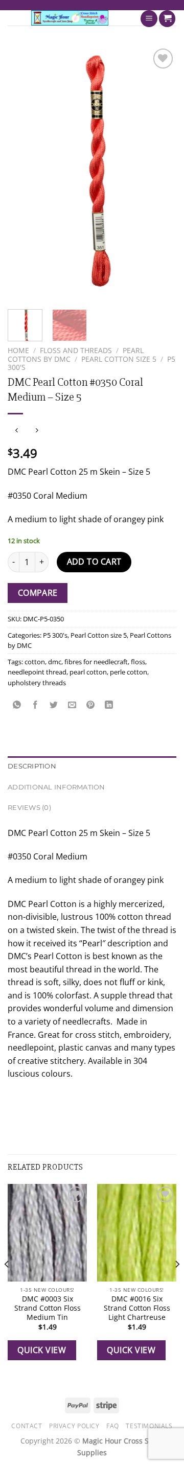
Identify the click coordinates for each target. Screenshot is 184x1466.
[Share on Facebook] (35, 705)
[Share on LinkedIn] (109, 705)
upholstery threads (37, 682)
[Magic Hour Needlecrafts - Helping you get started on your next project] (70, 18)
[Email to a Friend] (72, 705)
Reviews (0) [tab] (29, 807)
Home (18, 350)
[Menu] (149, 18)
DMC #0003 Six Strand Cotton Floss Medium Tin (47, 1307)
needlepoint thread (37, 672)
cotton (35, 661)
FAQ (112, 1426)
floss (138, 661)
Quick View (41, 1350)
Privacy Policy (74, 1426)
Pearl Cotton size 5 (118, 359)
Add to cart (94, 561)
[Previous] (24, 172)
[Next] (160, 172)
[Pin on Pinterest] (90, 705)
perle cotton (128, 672)
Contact (26, 1426)
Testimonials (149, 1426)
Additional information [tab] (56, 787)
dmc (54, 661)
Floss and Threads (76, 350)
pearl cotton (88, 672)
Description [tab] (32, 766)
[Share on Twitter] (53, 705)
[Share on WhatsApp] (17, 705)
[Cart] (167, 18)
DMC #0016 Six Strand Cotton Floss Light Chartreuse (137, 1307)
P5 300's (55, 635)
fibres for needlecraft (96, 661)
